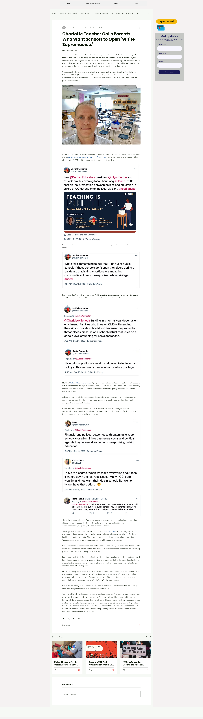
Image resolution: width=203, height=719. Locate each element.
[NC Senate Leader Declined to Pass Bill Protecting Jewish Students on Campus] (135, 649)
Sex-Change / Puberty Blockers (122, 13)
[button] (148, 13)
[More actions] (139, 27)
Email (161, 61)
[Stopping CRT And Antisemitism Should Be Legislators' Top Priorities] (101, 649)
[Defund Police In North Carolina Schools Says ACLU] (67, 649)
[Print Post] (84, 619)
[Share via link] (79, 619)
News (54, 13)
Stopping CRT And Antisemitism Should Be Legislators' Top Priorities (101, 663)
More (138, 13)
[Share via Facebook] (63, 619)
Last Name (162, 53)
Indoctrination (85, 13)
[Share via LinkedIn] (74, 619)
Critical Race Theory (101, 13)
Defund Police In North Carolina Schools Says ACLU (65, 663)
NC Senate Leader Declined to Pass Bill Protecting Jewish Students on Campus (133, 663)
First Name (162, 44)
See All (148, 637)
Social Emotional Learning (68, 13)
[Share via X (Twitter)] (68, 619)
